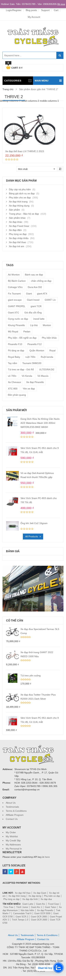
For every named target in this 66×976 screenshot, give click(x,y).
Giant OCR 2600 (39, 919)
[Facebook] (5, 871)
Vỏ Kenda (27, 376)
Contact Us (12, 819)
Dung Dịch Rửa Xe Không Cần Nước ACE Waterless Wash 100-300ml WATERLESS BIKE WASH (40, 423)
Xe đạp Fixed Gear (19, 226)
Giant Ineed (33, 299)
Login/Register (13, 10)
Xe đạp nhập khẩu (19, 238)
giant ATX (42, 293)
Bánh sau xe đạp (34, 274)
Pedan (26, 331)
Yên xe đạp (29, 388)
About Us (11, 802)
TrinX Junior (22, 907)
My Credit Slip (13, 840)
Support (45, 10)
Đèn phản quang (17, 394)
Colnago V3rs (15, 287)
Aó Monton (14, 274)
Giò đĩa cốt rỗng (33, 312)
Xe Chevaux (14, 382)
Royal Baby (14, 357)
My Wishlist (12, 836)
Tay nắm (12, 363)
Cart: (15, 67)
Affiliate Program (15, 815)
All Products (31, 536)
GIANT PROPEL (16, 306)
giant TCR (36, 306)
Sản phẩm (14, 209)
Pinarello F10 (15, 344)
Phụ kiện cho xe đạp (20, 197)
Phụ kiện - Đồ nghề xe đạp (22, 337)
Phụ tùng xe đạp (18, 234)
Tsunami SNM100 (31, 363)
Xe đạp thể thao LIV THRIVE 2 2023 (24, 151)
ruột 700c (30, 357)
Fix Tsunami (14, 293)
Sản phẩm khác (17, 217)
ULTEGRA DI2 (46, 369)
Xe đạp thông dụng (19, 205)
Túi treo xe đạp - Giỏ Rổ (21, 369)
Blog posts (31, 10)
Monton (47, 325)
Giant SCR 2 (22, 916)
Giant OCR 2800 (39, 916)
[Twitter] (11, 871)
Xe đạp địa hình (30, 899)
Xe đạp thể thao (17, 242)
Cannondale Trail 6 (22, 913)
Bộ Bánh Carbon (17, 280)
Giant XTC (13, 312)
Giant (29, 293)
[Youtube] (22, 871)
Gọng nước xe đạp (18, 318)
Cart (56, 10)
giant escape (15, 299)
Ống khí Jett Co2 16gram (34, 523)
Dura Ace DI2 (35, 287)
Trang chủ (8, 89)
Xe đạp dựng (34, 896)
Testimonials (12, 806)
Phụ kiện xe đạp (52, 896)
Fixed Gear (53, 904)
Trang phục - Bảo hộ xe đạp (24, 213)
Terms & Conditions (16, 810)
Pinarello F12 (34, 344)
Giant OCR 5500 (42, 913)
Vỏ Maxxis (42, 376)
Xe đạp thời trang (18, 201)
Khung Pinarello (16, 325)
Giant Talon (50, 907)
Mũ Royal (13, 331)
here (47, 857)
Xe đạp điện (15, 230)
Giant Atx (40, 904)
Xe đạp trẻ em (16, 246)
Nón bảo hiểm (27, 910)
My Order (11, 832)
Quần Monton (36, 350)
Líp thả (34, 325)
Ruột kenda (47, 357)
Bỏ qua (61, 4)
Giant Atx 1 (36, 907)
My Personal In (14, 848)
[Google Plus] (16, 871)
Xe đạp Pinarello (35, 382)
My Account (34, 17)
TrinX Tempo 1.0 (20, 919)
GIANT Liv (50, 299)
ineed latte (39, 318)
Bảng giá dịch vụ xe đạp (22, 193)
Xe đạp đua (46, 899)
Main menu (41, 80)
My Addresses (13, 844)
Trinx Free (8, 907)
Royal (52, 350)
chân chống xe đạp (41, 280)
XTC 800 (12, 388)
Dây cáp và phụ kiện (20, 189)
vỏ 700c (12, 376)
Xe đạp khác (15, 222)
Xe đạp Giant (39, 893)
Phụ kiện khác (49, 337)
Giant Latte (27, 904)
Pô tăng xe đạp (16, 350)
